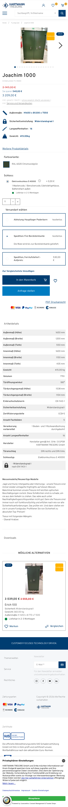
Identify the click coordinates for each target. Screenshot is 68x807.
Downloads (10, 538)
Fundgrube (15, 23)
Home (4, 23)
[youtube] (49, 681)
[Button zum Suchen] (62, 13)
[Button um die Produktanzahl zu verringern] (12, 202)
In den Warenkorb (26, 280)
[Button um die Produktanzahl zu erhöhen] (17, 202)
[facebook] (43, 681)
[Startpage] (18, 5)
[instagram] (36, 681)
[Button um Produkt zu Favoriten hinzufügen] (55, 280)
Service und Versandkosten (19, 103)
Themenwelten (11, 658)
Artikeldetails (11, 323)
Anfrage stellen (26, 291)
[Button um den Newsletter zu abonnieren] (62, 664)
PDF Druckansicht (56, 302)
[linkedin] (56, 681)
